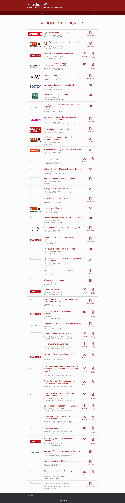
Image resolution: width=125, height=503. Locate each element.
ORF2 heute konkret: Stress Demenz (59, 270)
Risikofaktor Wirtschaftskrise (56, 344)
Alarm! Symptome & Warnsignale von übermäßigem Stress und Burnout (59, 382)
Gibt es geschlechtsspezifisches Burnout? (61, 406)
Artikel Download (90, 35)
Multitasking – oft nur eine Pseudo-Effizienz (58, 439)
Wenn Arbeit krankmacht (54, 280)
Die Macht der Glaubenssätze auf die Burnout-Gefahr (59, 394)
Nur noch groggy (51, 75)
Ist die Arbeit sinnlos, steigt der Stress (59, 248)
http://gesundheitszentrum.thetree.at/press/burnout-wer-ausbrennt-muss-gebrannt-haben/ (61, 368)
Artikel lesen (84, 56)
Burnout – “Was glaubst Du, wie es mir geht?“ (60, 355)
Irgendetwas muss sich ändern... (57, 32)
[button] (96, 13)
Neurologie (32, 13)
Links (79, 13)
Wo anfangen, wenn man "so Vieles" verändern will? (63, 43)
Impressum (30, 495)
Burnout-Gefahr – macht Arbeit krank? (59, 333)
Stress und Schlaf (51, 428)
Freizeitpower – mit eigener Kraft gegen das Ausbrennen (60, 417)
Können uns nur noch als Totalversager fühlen (63, 217)
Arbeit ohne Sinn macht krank (56, 94)
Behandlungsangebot (42, 13)
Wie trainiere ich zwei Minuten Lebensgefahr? (62, 227)
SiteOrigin (65, 500)
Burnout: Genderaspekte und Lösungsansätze (63, 461)
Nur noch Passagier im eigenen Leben (59, 178)
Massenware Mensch (53, 208)
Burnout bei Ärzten (51, 289)
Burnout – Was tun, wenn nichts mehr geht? (62, 451)
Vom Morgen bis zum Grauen (56, 198)
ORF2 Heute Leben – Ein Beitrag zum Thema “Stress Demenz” (62, 259)
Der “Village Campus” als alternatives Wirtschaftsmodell (59, 138)
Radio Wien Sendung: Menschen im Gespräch (62, 149)
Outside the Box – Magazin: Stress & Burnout (62, 169)
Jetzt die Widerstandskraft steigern (58, 53)
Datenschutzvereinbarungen (33, 497)
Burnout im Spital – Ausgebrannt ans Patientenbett (59, 312)
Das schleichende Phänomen (56, 483)
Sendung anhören (90, 46)
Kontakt (72, 13)
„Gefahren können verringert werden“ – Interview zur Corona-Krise (60, 64)
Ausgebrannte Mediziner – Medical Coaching (62, 323)
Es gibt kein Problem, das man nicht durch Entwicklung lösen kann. (61, 118)
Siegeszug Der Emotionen (54, 159)
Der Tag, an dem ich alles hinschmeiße (59, 85)
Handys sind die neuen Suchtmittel (58, 188)
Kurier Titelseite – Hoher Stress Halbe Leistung (59, 238)
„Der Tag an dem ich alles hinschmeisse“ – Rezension (61, 105)
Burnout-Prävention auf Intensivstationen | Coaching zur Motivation (61, 300)
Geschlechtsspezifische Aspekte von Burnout (59, 472)
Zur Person (64, 13)
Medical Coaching (54, 13)
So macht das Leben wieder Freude (58, 129)
